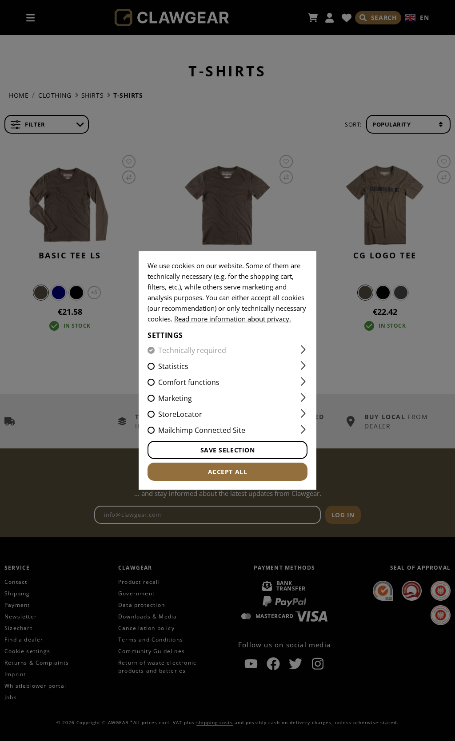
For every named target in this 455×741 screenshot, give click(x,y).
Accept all (227, 472)
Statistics (173, 366)
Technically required (192, 350)
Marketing (175, 398)
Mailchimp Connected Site (201, 430)
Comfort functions (189, 382)
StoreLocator (180, 414)
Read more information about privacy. (232, 318)
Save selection (227, 450)
